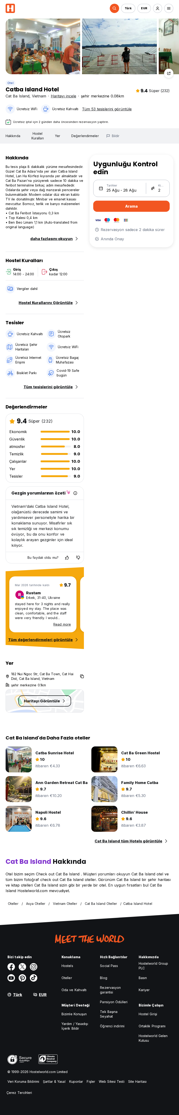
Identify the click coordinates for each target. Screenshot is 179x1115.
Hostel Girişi (148, 1014)
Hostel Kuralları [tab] (37, 136)
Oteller (67, 978)
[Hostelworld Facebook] (11, 966)
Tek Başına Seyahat (108, 1014)
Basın (143, 978)
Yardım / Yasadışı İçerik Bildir (75, 1026)
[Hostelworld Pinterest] (22, 978)
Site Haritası (137, 1081)
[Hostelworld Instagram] (33, 966)
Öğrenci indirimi (112, 1026)
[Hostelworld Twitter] (22, 966)
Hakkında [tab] (13, 136)
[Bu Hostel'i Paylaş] (168, 73)
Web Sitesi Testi (111, 1081)
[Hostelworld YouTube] (11, 978)
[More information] (75, 493)
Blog (103, 978)
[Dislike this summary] (78, 557)
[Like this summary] (67, 557)
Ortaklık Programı (152, 1026)
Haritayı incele (63, 96)
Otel (10, 83)
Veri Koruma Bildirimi (23, 1081)
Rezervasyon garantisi (110, 990)
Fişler (91, 1081)
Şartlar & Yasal (54, 1081)
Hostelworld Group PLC (153, 965)
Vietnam (39, 96)
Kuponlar (76, 1081)
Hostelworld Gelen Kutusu (153, 1038)
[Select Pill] (114, 8)
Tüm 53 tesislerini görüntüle (107, 109)
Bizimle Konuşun (74, 1014)
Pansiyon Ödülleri (113, 1002)
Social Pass (109, 966)
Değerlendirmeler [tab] (85, 136)
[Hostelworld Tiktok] (33, 978)
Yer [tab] (57, 136)
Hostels (67, 966)
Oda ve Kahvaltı (74, 990)
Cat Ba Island (17, 96)
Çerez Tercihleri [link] (19, 1093)
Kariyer (144, 990)
